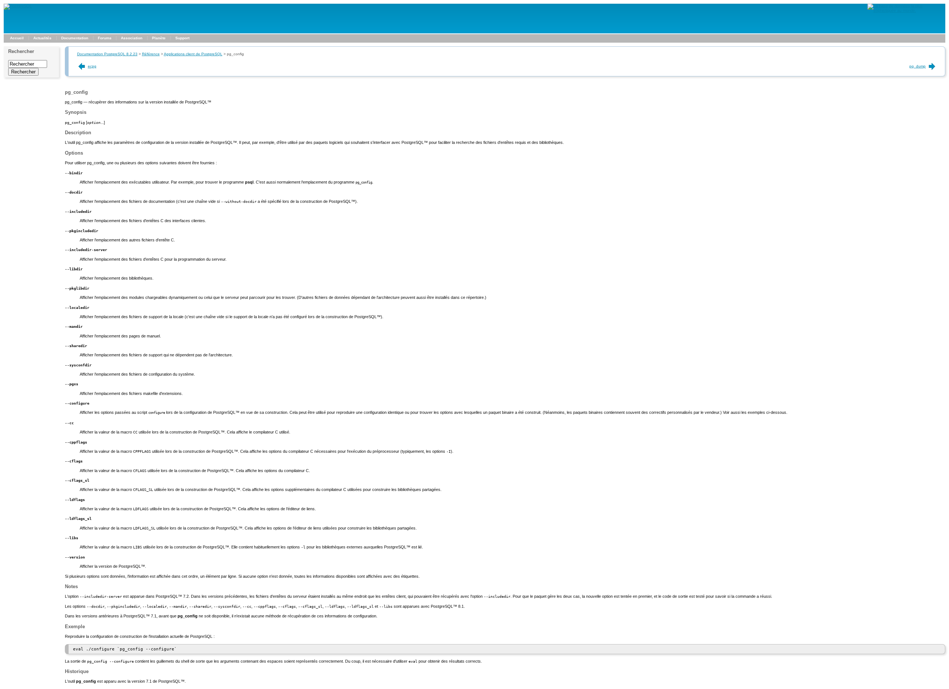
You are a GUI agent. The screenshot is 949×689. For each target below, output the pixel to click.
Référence (151, 54)
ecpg (92, 66)
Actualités (42, 38)
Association (131, 38)
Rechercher (21, 51)
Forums (105, 38)
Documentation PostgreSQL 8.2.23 (107, 54)
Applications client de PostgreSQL (193, 54)
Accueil (17, 38)
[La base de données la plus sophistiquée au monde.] (906, 10)
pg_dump (917, 66)
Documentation (74, 38)
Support (182, 38)
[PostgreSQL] (18, 6)
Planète (159, 38)
